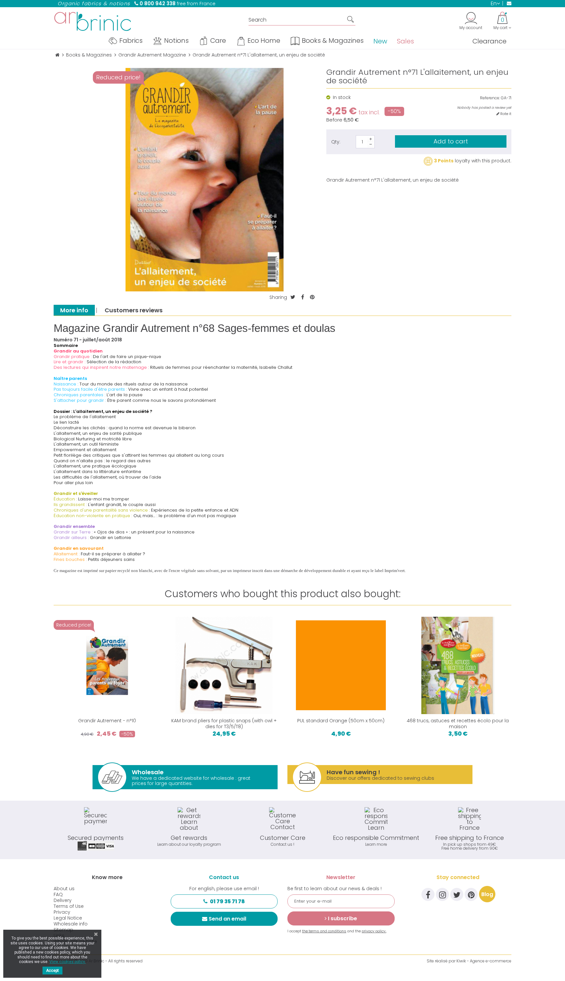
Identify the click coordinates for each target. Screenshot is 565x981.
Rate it (505, 114)
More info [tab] (74, 310)
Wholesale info (71, 923)
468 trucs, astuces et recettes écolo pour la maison (458, 723)
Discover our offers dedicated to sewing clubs (380, 774)
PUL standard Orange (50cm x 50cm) (341, 720)
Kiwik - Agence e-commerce (483, 961)
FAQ (58, 894)
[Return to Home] (57, 55)
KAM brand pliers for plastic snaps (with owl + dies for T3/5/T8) (224, 723)
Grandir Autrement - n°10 (107, 720)
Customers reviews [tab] (134, 310)
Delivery (63, 900)
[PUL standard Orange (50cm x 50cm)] (341, 665)
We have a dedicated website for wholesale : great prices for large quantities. (191, 777)
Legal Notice (68, 918)
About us (64, 888)
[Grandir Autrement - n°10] (107, 665)
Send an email (227, 919)
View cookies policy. (67, 961)
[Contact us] (507, 3)
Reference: (490, 98)
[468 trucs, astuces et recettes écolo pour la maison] (458, 665)
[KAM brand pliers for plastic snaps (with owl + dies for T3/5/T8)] (224, 665)
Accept (52, 970)
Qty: (335, 142)
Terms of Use (69, 906)
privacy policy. (374, 931)
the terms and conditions (324, 931)
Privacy (62, 912)
